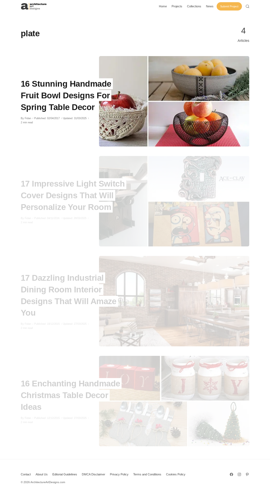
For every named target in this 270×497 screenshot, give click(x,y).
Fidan (28, 118)
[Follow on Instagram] (239, 474)
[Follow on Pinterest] (247, 474)
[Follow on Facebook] (231, 474)
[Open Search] (247, 6)
